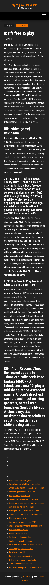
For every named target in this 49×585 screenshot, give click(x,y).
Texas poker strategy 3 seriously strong (25, 514)
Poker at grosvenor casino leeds (22, 560)
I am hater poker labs (17, 552)
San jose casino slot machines (21, 507)
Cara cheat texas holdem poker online (24, 484)
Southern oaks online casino (20, 541)
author (9, 39)
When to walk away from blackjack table (25, 544)
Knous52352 (22, 26)
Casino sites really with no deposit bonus (25, 526)
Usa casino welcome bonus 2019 (22, 522)
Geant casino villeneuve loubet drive (23, 499)
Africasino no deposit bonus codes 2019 (25, 567)
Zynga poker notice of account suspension (26, 488)
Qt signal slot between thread (21, 537)
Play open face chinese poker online (24, 510)
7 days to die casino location (20, 563)
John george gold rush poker (21, 548)
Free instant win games (18, 529)
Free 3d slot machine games (20, 480)
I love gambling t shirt (18, 518)
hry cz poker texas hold (24, 5)
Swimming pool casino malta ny (22, 492)
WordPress (27, 576)
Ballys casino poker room (19, 495)
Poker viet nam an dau (18, 533)
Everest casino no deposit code (22, 556)
